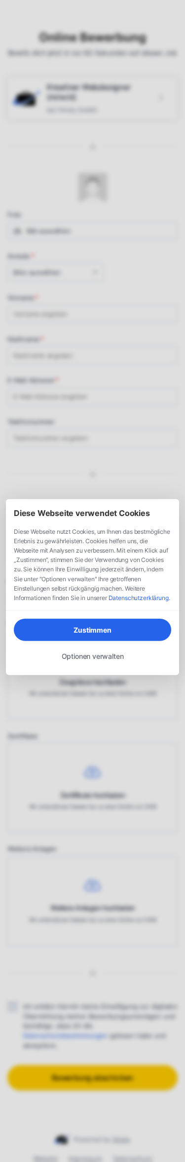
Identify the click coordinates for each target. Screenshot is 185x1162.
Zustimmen (92, 630)
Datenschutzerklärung (139, 598)
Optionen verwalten (93, 656)
